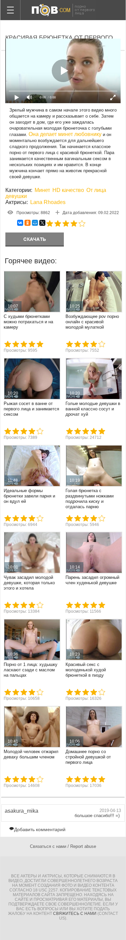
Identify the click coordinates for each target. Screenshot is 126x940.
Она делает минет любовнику (65, 134)
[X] (42, 223)
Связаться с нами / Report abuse (63, 846)
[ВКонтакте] (20, 223)
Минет (42, 190)
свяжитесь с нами (74, 913)
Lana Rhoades (48, 202)
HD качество (68, 190)
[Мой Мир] (35, 223)
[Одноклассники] (28, 223)
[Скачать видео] (34, 239)
